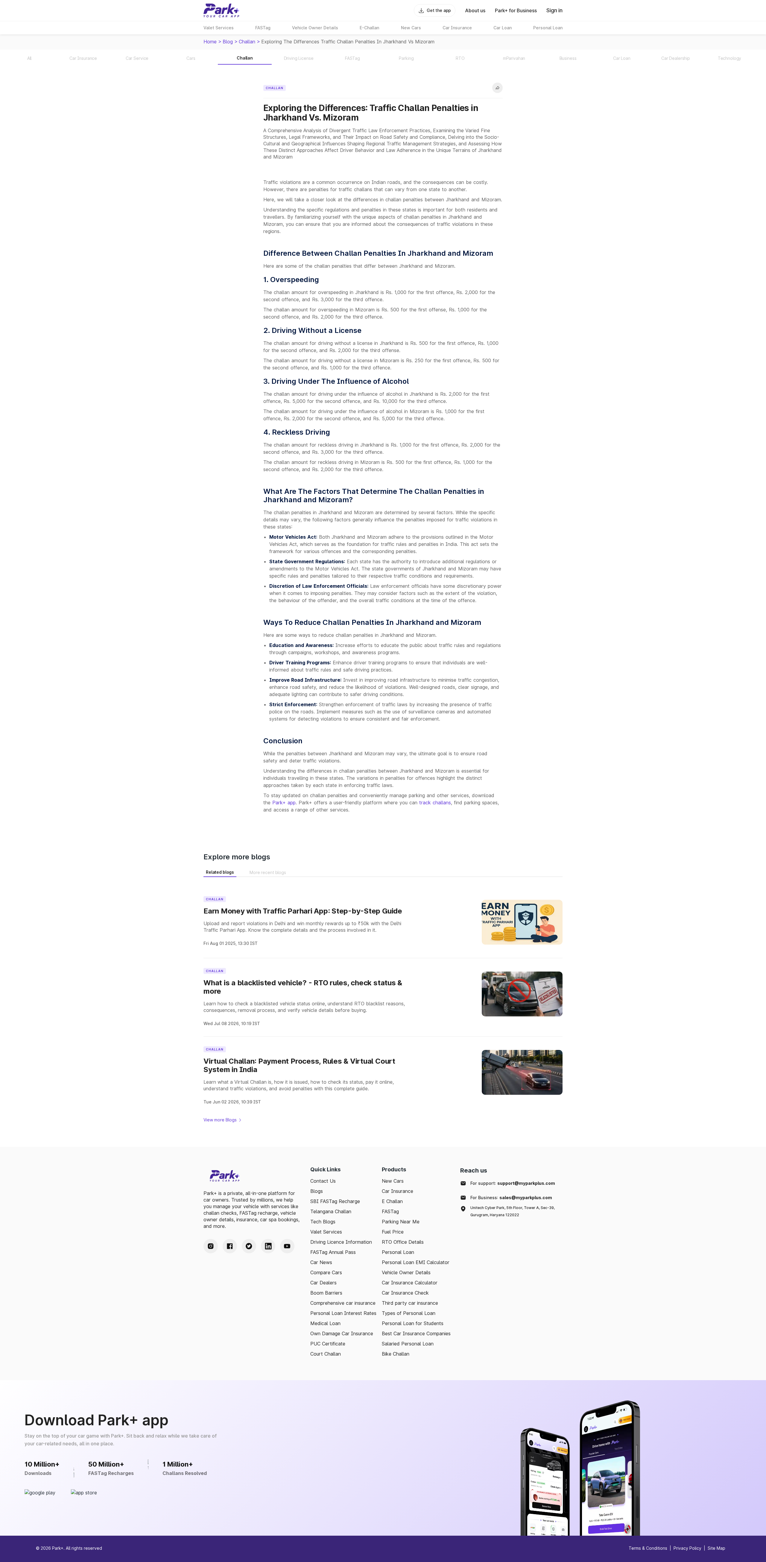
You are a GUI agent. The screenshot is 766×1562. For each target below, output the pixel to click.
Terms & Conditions (648, 1548)
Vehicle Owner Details (406, 1272)
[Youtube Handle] (287, 1246)
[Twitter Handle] (249, 1246)
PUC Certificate (327, 1344)
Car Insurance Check (405, 1293)
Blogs (316, 1191)
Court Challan (325, 1354)
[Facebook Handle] (230, 1246)
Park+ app (284, 803)
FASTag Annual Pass (333, 1252)
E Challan (392, 1201)
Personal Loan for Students (412, 1323)
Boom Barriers (326, 1293)
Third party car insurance (410, 1303)
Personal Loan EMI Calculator (415, 1262)
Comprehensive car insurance (343, 1303)
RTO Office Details (403, 1242)
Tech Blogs (322, 1222)
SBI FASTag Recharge (335, 1201)
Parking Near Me (401, 1222)
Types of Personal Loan (408, 1313)
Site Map (716, 1548)
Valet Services (326, 1232)
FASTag (390, 1211)
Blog (228, 42)
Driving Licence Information (341, 1242)
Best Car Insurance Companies (416, 1333)
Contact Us (323, 1181)
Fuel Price (393, 1232)
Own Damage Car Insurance (341, 1333)
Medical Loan (325, 1323)
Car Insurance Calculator (409, 1283)
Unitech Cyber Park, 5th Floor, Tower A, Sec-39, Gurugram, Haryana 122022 (512, 1211)
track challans (435, 803)
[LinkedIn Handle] (268, 1246)
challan (247, 42)
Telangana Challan (330, 1211)
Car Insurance (397, 1191)
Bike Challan (395, 1354)
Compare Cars (326, 1272)
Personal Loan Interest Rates (343, 1313)
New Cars (393, 1181)
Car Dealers (323, 1283)
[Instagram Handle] (210, 1246)
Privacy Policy (687, 1548)
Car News (321, 1262)
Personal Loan (398, 1252)
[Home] (221, 10)
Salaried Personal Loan (408, 1344)
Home (210, 42)
